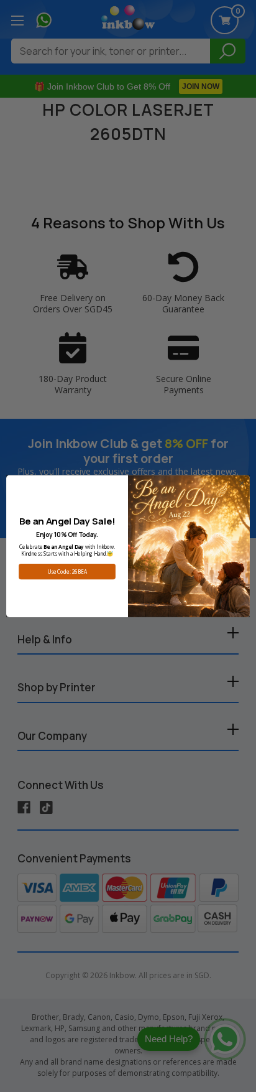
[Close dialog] (241, 483)
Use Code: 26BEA (67, 571)
